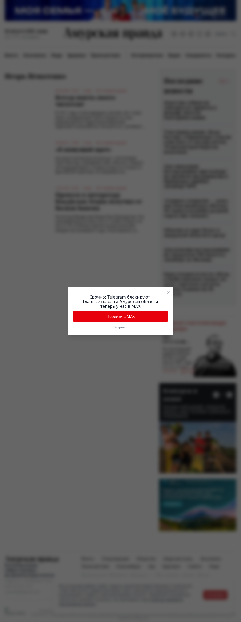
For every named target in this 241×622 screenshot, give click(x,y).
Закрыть (120, 327)
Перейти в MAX (121, 316)
